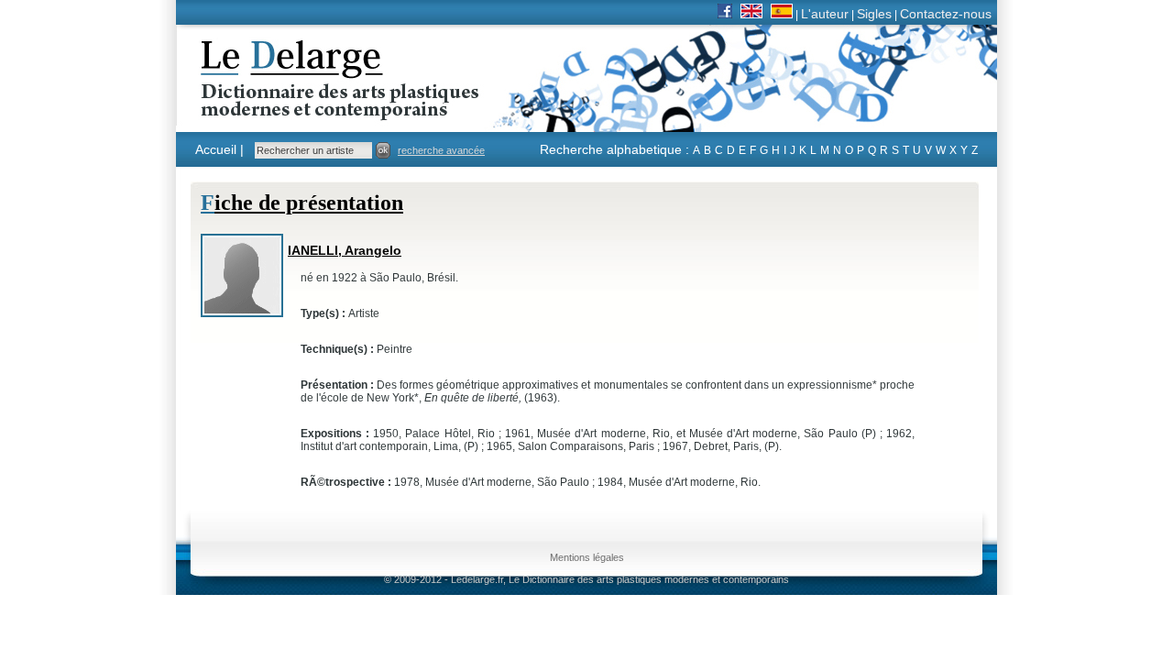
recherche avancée (441, 150)
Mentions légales (587, 557)
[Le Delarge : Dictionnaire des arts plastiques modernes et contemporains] (282, 109)
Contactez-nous (946, 13)
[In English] (751, 13)
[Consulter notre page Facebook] (725, 13)
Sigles (874, 13)
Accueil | (219, 149)
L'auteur (825, 13)
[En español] (782, 13)
